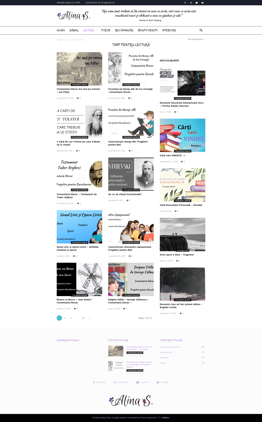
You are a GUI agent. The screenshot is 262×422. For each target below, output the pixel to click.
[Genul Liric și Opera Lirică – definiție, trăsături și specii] (79, 226)
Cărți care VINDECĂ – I (172, 155)
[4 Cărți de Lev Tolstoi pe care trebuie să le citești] (79, 121)
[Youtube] (202, 2)
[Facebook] (185, 2)
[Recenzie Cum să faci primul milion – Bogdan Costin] (182, 284)
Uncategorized (182, 250)
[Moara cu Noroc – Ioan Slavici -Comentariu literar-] (79, 279)
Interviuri (169, 30)
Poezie (105, 30)
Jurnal (74, 30)
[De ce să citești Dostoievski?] (131, 174)
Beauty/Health (148, 30)
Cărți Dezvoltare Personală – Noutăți (181, 205)
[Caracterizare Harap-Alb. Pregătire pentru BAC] (131, 121)
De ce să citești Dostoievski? (125, 194)
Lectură (88, 30)
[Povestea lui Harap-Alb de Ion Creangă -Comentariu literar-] (131, 69)
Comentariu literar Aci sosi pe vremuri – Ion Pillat (139, 348)
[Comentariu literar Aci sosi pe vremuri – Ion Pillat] (79, 69)
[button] (201, 30)
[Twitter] (197, 2)
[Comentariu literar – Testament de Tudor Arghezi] (79, 174)
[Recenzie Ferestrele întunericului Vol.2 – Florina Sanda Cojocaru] (182, 82)
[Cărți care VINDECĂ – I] (182, 135)
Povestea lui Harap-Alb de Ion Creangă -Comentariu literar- (139, 364)
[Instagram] (191, 2)
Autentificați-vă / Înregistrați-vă (100, 3)
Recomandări (124, 30)
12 (79, 151)
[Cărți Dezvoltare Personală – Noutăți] (182, 185)
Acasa (61, 30)
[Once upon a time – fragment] (182, 234)
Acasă (59, 40)
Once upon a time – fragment (177, 254)
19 (83, 318)
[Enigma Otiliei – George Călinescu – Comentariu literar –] (131, 279)
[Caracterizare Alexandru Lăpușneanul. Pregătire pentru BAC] (131, 226)
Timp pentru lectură (79, 84)
